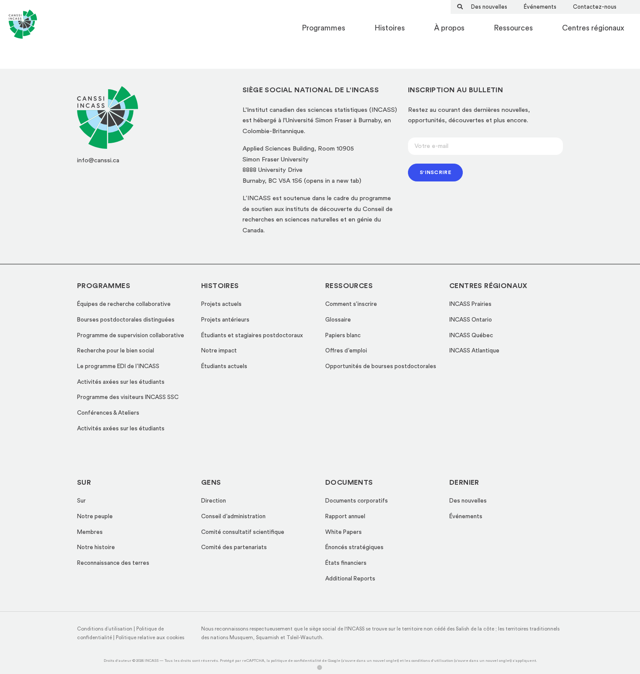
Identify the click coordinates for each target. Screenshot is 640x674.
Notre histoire (96, 547)
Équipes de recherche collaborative (124, 304)
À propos (449, 28)
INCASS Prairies (470, 304)
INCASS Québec (471, 335)
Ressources (513, 28)
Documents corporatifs (356, 501)
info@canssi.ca (98, 160)
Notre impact (219, 351)
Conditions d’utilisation (104, 629)
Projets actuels (221, 304)
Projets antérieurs (225, 320)
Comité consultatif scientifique (242, 532)
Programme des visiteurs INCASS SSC (128, 397)
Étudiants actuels (224, 366)
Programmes (323, 28)
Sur (81, 501)
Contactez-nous (594, 7)
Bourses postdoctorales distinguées (126, 320)
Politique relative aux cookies (150, 637)
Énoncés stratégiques (354, 547)
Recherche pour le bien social (115, 351)
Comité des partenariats (234, 547)
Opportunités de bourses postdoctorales (380, 366)
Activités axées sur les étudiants (121, 382)
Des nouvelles (489, 7)
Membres (90, 532)
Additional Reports (350, 579)
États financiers (346, 563)
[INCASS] (23, 28)
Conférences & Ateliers (108, 413)
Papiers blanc (342, 335)
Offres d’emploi (346, 351)
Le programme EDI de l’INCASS (118, 366)
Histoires (389, 28)
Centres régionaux (593, 28)
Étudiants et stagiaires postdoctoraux (252, 335)
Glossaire (338, 320)
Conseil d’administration (233, 516)
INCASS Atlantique (474, 351)
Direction (213, 501)
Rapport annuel (345, 516)
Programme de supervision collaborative (130, 335)
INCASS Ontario (470, 320)
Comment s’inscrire (351, 304)
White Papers (343, 532)
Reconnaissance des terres (113, 563)
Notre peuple (95, 516)
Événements (540, 7)
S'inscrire (435, 172)
